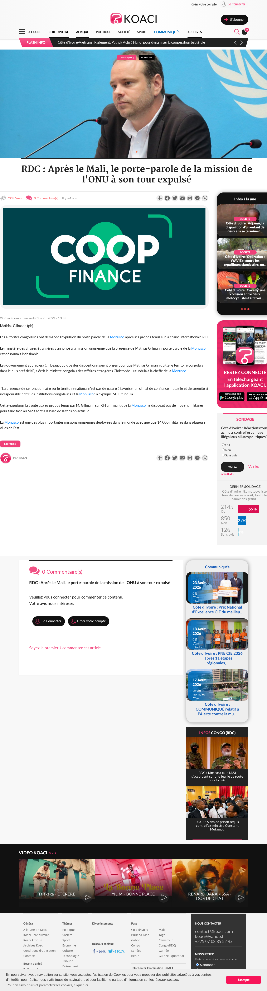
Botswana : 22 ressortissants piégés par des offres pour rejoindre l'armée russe (117, 42)
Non (228, 450)
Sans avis (231, 455)
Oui (227, 445)
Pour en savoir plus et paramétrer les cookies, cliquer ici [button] (47, 985)
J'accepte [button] (243, 980)
